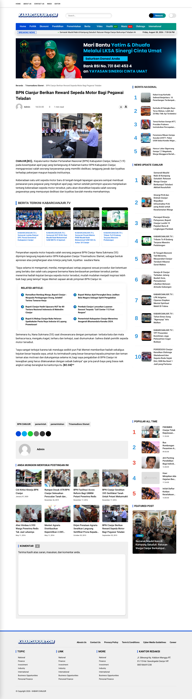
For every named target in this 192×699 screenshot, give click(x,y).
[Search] (109, 15)
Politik (33, 26)
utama (139, 535)
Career (173, 642)
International (155, 26)
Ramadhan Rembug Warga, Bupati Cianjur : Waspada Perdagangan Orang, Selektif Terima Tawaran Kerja (46, 297)
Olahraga (140, 26)
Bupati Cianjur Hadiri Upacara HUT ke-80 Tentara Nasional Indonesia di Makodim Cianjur (45, 309)
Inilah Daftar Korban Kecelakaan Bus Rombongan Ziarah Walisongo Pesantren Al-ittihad (169, 491)
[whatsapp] (30, 433)
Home (18, 4)
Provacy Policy (111, 642)
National (21, 657)
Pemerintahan (74, 26)
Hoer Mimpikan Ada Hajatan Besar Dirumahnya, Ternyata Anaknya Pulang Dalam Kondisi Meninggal (169, 476)
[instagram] (165, 3)
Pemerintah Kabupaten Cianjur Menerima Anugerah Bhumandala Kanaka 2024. (98, 320)
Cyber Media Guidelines (154, 642)
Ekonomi (44, 26)
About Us (27, 4)
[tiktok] (175, 3)
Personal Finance (25, 679)
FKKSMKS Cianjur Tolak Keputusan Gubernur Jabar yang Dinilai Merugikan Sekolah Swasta (169, 430)
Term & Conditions (131, 642)
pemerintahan (57, 424)
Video (100, 26)
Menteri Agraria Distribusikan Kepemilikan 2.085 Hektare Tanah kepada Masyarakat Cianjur (56, 529)
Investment (23, 665)
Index (49, 4)
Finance (21, 661)
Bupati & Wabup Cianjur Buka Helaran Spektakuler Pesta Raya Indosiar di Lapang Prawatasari (46, 321)
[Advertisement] (72, 395)
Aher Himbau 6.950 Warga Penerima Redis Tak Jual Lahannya (27, 528)
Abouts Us (81, 642)
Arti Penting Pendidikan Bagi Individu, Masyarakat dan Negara (169, 461)
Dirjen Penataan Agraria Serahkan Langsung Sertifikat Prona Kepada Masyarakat (85, 529)
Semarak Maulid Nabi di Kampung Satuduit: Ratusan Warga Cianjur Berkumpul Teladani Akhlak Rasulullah (89, 32)
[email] (42, 433)
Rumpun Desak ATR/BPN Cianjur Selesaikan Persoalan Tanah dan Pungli (57, 493)
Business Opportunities (28, 675)
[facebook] (157, 3)
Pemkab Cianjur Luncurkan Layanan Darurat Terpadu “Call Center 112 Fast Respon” (96, 309)
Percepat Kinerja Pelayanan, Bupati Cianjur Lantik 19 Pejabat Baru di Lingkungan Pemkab (163, 223)
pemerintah (40, 424)
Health (111, 26)
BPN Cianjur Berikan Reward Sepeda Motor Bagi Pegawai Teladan (113, 528)
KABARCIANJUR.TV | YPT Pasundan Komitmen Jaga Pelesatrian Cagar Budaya (163, 336)
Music (126, 26)
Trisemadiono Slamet (34, 85)
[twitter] (161, 3)
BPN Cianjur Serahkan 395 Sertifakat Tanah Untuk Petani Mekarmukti (115, 493)
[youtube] (170, 3)
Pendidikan (57, 26)
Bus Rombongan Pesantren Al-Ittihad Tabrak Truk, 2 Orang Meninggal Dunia (169, 445)
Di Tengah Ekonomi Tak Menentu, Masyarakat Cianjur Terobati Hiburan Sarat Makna (163, 259)
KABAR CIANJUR (39, 691)
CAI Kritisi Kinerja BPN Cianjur (27, 491)
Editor (57, 4)
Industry (21, 668)
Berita (87, 26)
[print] (36, 433)
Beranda (19, 85)
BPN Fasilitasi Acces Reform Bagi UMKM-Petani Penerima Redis (85, 493)
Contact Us (39, 4)
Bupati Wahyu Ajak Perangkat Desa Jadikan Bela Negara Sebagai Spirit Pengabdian (99, 296)
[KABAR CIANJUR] (38, 19)
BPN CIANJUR (24, 424)
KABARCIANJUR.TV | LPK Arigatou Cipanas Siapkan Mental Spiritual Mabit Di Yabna (163, 300)
